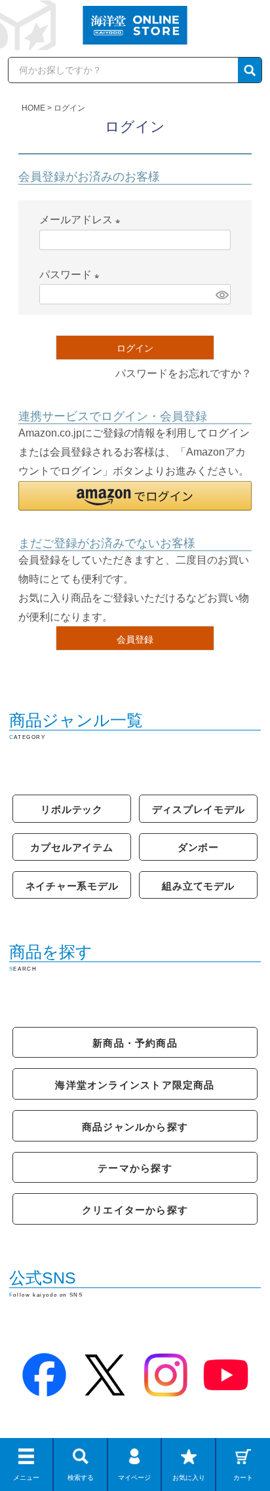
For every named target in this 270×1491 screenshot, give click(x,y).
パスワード (72, 274)
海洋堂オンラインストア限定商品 (134, 1084)
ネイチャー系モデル (72, 885)
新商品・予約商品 (135, 1043)
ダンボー (198, 847)
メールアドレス (82, 219)
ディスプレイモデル (198, 809)
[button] (135, 496)
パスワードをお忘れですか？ (183, 373)
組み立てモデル (198, 885)
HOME (33, 108)
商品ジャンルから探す (135, 1126)
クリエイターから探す (135, 1209)
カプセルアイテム (71, 847)
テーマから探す (135, 1168)
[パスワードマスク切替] (221, 294)
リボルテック (72, 809)
